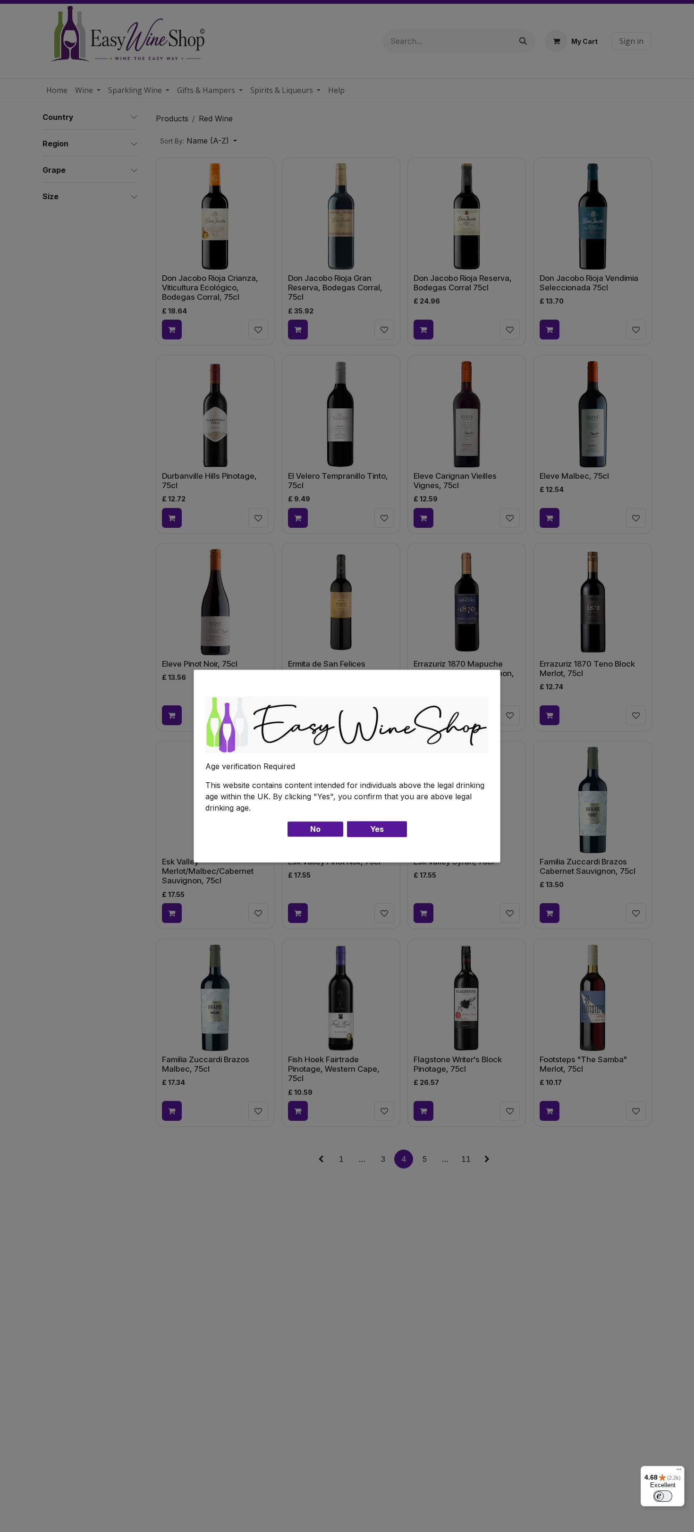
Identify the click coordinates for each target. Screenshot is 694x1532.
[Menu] (679, 1471)
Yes (377, 829)
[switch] (662, 1496)
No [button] (315, 829)
